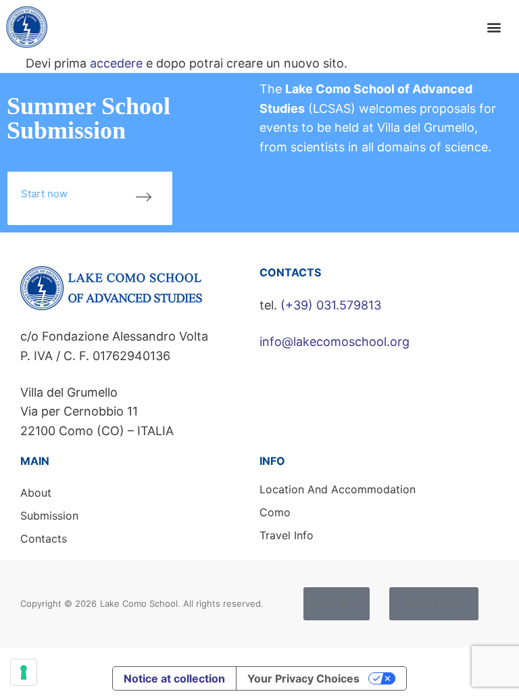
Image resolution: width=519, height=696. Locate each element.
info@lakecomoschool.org (335, 341)
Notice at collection (174, 678)
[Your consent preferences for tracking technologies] (23, 672)
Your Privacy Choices (303, 678)
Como (275, 512)
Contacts (43, 538)
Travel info (287, 535)
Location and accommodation (338, 489)
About (35, 492)
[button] (494, 27)
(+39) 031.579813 (330, 305)
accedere (116, 63)
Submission (49, 515)
